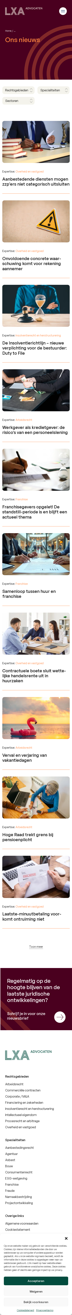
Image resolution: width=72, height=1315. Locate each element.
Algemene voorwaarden (21, 1223)
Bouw (9, 1166)
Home (8, 30)
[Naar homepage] (23, 11)
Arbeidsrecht (14, 1084)
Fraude (10, 1191)
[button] (66, 1238)
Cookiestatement (25, 1310)
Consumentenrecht (18, 1172)
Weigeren (36, 1291)
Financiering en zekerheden (24, 1102)
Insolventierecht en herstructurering (29, 1109)
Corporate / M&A (17, 1096)
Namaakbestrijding (18, 1197)
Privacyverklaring (44, 1310)
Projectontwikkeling (19, 1203)
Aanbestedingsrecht (19, 1148)
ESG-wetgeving (16, 1178)
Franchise (12, 1184)
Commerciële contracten (23, 1090)
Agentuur (11, 1154)
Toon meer (36, 946)
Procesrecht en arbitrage (22, 1121)
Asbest (10, 1160)
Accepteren (36, 1281)
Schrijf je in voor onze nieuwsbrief (26, 1016)
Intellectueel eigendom (21, 1115)
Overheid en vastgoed (20, 1127)
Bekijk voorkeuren (36, 1302)
